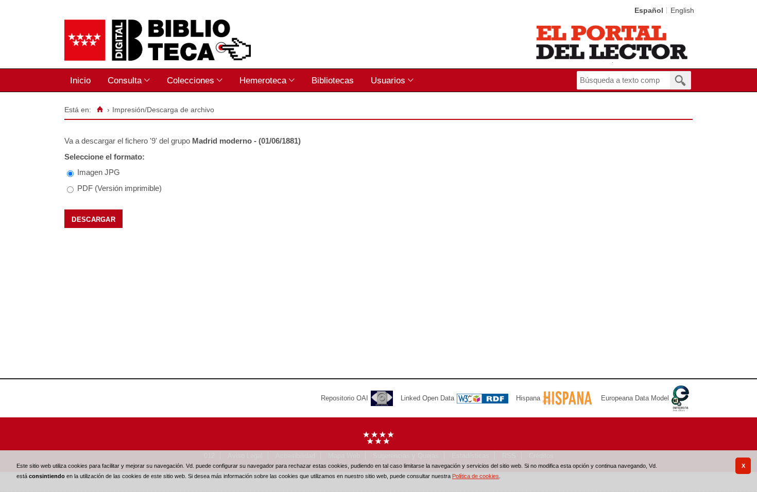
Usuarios (388, 80)
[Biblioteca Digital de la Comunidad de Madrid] (157, 40)
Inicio (80, 80)
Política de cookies (475, 476)
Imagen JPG (98, 172)
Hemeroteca (262, 80)
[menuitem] (82, 80)
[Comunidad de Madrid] (378, 442)
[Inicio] (99, 109)
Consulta (125, 80)
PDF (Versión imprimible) (119, 188)
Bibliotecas (333, 80)
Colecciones (190, 80)
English (682, 10)
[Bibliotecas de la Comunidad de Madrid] (612, 42)
